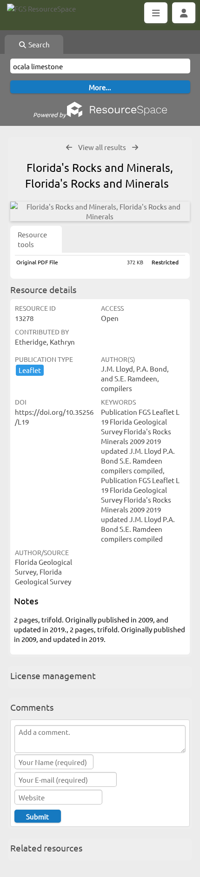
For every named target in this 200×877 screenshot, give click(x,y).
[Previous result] (69, 147)
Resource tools (32, 239)
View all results (102, 147)
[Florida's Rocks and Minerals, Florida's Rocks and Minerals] (100, 211)
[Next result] (135, 147)
